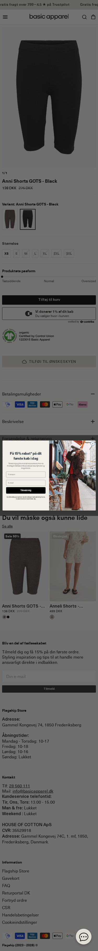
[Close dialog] (92, 443)
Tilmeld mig (25, 490)
